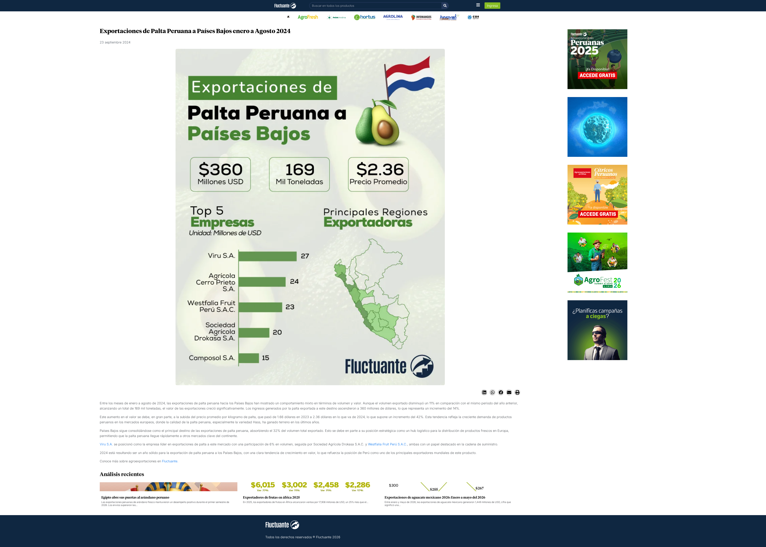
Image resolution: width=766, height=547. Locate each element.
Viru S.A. (107, 444)
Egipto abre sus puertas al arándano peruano (135, 497)
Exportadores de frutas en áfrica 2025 (271, 497)
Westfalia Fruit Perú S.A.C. (387, 444)
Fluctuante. (170, 461)
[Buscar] (444, 6)
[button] (484, 392)
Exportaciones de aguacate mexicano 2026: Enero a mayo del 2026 (435, 497)
